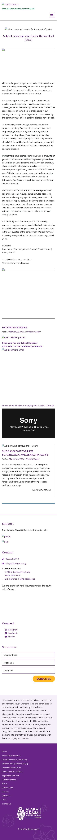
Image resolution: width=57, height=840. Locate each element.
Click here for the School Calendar (19, 342)
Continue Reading (41, 490)
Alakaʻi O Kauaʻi (34, 331)
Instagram (12, 629)
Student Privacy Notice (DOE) (14, 763)
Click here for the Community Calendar (22, 346)
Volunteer (6, 796)
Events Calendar (9, 779)
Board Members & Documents (14, 759)
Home (4, 751)
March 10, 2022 (16, 459)
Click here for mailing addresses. (20, 578)
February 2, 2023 (16, 331)
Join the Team (7, 787)
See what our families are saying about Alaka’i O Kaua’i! (28, 405)
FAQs (4, 800)
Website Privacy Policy (11, 767)
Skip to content (0, 22)
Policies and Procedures (12, 771)
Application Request (10, 775)
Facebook (12, 633)
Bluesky (11, 636)
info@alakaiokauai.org (16, 563)
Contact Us (6, 804)
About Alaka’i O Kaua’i (11, 755)
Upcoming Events (14, 327)
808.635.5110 (12, 558)
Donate (5, 791)
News (4, 783)
